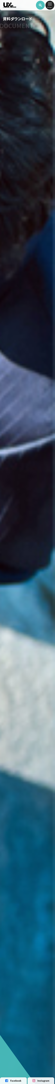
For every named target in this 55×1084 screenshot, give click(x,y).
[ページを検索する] (40, 5)
